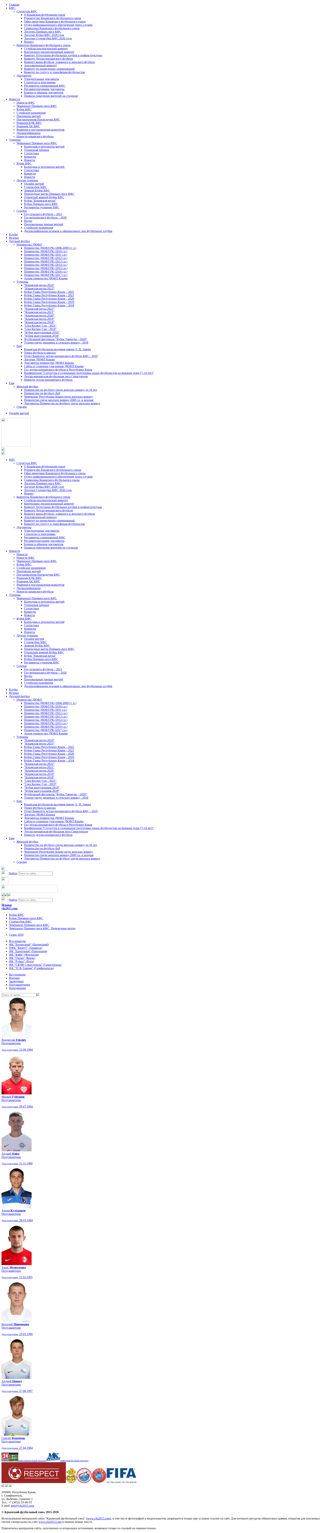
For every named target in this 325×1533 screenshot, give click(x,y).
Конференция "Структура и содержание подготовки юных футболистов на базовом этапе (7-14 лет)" (89, 373)
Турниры (15, 139)
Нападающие (17, 988)
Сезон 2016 (16, 934)
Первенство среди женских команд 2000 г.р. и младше (59, 400)
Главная (14, 4)
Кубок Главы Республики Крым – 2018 (49, 305)
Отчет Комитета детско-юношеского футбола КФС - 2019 (61, 356)
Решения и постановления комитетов (41, 129)
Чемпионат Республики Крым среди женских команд (58, 396)
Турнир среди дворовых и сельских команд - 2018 (56, 342)
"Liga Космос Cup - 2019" (40, 329)
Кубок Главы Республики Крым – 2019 (49, 302)
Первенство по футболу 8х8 (42, 393)
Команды (30, 156)
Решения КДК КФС (29, 122)
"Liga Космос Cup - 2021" (40, 325)
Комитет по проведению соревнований (49, 68)
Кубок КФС (24, 109)
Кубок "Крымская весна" (40, 200)
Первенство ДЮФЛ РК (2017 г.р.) (45, 275)
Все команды (17, 941)
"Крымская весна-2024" (39, 285)
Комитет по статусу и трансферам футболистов (54, 72)
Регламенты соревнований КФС (44, 85)
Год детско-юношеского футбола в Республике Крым (58, 369)
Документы (24, 75)
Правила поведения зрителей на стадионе (51, 95)
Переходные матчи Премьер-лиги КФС (49, 193)
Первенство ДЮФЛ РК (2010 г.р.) (45, 251)
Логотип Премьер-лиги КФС (42, 31)
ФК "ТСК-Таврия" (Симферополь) (31, 968)
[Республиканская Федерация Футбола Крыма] (71, 1482)
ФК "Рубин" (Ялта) (21, 961)
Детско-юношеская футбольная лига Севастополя (56, 376)
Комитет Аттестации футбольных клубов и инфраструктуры (63, 55)
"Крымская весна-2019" (39, 318)
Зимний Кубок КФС (37, 190)
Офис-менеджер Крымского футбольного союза (55, 21)
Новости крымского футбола (35, 136)
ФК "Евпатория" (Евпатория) (28, 951)
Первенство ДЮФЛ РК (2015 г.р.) (45, 268)
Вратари (14, 978)
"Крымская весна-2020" (39, 315)
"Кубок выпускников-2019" (42, 332)
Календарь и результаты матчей (44, 146)
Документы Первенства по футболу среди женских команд (62, 403)
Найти (13, 873)
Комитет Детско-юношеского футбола (48, 58)
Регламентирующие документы (44, 89)
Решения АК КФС (28, 126)
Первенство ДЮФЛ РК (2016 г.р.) (45, 271)
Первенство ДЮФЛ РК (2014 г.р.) (45, 264)
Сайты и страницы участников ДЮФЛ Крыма (54, 366)
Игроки (14, 237)
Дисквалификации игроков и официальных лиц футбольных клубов (68, 231)
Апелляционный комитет (40, 65)
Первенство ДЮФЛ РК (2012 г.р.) (45, 258)
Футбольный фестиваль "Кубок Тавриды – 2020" (55, 339)
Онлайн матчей (34, 183)
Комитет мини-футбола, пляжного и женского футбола (59, 62)
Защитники (16, 981)
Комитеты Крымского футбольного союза (43, 45)
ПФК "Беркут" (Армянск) (25, 947)
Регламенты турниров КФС (41, 207)
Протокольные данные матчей (43, 224)
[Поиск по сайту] (3, 868)
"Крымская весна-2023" (39, 288)
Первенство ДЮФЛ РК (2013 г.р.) (45, 261)
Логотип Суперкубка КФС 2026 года (48, 38)
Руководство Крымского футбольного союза (52, 18)
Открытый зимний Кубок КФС (44, 197)
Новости (14, 99)
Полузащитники (19, 984)
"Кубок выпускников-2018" (42, 335)
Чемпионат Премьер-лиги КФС (37, 106)
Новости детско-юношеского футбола (48, 379)
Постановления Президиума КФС (38, 119)
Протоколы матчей (29, 116)
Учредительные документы (41, 79)
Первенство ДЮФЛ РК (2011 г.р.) (45, 254)
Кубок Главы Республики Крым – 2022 (49, 291)
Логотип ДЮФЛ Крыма (39, 359)
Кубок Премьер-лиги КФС (41, 204)
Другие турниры (27, 180)
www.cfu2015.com (98, 1518)
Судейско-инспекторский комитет (46, 48)
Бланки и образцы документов (43, 92)
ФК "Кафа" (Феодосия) (24, 954)
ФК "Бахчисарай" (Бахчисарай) (29, 944)
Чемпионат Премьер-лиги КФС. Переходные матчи (42, 928)
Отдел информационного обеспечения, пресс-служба (58, 24)
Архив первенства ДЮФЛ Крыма (46, 278)
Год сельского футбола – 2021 (43, 214)
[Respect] (34, 1482)
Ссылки (22, 210)
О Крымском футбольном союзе (44, 14)
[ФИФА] (122, 1482)
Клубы (13, 234)
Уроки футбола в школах (40, 352)
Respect (28, 41)
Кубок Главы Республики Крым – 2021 (49, 295)
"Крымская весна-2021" (39, 312)
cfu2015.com (9, 908)
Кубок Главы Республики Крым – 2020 (49, 298)
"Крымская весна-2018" (39, 322)
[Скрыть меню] (3, 895)
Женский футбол (27, 386)
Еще (19, 346)
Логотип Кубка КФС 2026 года (44, 35)
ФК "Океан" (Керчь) (22, 958)
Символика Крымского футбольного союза (52, 28)
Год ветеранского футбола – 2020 (45, 217)
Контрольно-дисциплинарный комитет (49, 52)
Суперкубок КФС (35, 187)
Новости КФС (26, 102)
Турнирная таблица (36, 150)
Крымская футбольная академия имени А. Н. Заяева (57, 349)
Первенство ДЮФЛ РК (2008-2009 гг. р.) (50, 248)
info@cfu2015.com (22, 1505)
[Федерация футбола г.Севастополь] (84, 1482)
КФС (12, 8)
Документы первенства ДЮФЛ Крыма (49, 362)
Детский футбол (19, 241)
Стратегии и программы (39, 82)
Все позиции (17, 974)
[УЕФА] (99, 1482)
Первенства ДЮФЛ (29, 244)
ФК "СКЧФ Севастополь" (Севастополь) (35, 964)
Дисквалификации (29, 133)
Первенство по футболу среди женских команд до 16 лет (60, 389)
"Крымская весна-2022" (39, 308)
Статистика (31, 153)
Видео (28, 220)
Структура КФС (27, 11)
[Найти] (37, 994)
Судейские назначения (31, 112)
